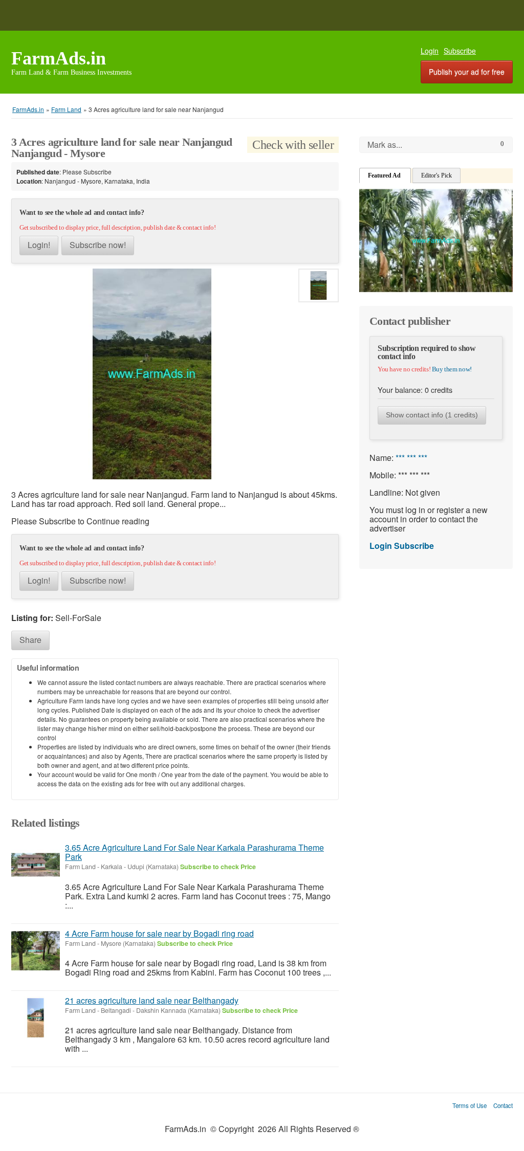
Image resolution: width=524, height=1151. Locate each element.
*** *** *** (411, 457)
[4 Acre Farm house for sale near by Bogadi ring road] (35, 950)
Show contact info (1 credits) (432, 415)
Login (430, 51)
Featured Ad (385, 175)
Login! (39, 245)
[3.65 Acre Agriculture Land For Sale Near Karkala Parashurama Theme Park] (35, 865)
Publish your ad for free (467, 72)
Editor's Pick (436, 175)
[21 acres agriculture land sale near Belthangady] (35, 1017)
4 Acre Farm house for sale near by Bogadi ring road (159, 933)
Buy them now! (452, 369)
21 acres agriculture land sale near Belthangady (151, 1000)
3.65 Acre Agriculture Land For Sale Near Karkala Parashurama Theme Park (194, 852)
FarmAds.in (58, 58)
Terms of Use (469, 1105)
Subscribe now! (98, 245)
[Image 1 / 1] (152, 374)
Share (30, 640)
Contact (503, 1105)
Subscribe (460, 51)
